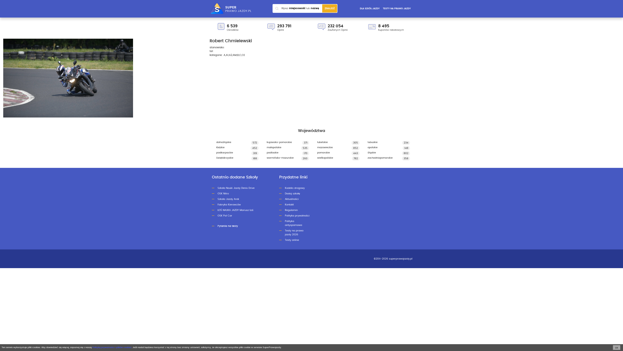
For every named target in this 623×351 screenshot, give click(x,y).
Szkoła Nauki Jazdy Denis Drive (236, 188)
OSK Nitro (223, 193)
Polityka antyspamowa (293, 223)
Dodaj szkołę (292, 193)
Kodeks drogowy (295, 188)
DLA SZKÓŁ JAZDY (370, 8)
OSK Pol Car (225, 215)
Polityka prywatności (297, 215)
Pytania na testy (228, 226)
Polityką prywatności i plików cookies (111, 347)
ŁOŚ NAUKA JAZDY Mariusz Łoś (235, 210)
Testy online (292, 240)
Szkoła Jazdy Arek (228, 199)
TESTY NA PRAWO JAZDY (397, 8)
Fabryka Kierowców (229, 204)
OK (616, 348)
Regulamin (291, 210)
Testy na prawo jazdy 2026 (294, 232)
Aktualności (292, 199)
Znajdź (330, 8)
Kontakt (289, 204)
